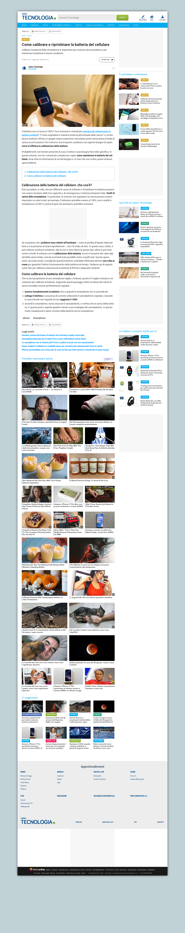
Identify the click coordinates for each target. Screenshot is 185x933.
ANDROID (34, 25)
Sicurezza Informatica (104, 796)
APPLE (45, 25)
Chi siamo (37, 873)
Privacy (52, 873)
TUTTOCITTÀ (109, 870)
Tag (135, 822)
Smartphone (39, 318)
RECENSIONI (124, 25)
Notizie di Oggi (26, 776)
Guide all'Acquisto (137, 779)
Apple (59, 779)
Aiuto (83, 873)
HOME (23, 35)
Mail (151, 20)
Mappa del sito (107, 822)
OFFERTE (111, 25)
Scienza (24, 786)
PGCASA (89, 870)
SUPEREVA (151, 870)
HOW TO (78, 25)
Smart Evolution (100, 779)
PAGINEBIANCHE (98, 870)
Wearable (97, 776)
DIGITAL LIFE (51, 741)
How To (133, 776)
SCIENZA (97, 715)
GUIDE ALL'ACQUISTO (94, 25)
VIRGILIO (55, 870)
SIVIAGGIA (123, 870)
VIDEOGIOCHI (51, 715)
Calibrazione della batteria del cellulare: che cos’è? (52, 171)
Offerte (23, 789)
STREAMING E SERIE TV (61, 25)
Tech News (25, 782)
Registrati (143, 20)
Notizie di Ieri (25, 779)
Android (60, 776)
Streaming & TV (27, 803)
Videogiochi (25, 806)
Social (23, 800)
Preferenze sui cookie (73, 873)
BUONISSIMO (142, 870)
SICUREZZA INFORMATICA (32, 715)
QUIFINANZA (132, 870)
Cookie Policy (60, 873)
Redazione (62, 796)
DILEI (117, 870)
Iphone (26, 318)
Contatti (160, 822)
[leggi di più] (113, 68)
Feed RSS (79, 822)
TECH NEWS (98, 741)
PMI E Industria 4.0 (138, 796)
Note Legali (45, 873)
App (58, 782)
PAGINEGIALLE (64, 870)
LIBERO (48, 870)
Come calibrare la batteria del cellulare (46, 176)
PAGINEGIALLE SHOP (77, 870)
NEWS (24, 25)
